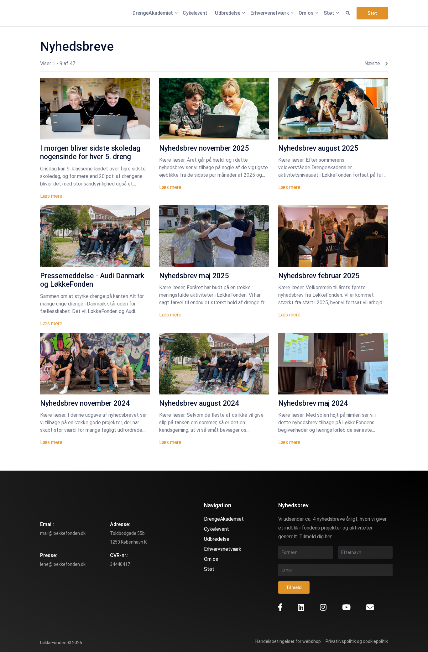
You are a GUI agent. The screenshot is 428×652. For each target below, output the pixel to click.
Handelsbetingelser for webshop (288, 641)
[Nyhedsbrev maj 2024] (333, 363)
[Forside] (57, 13)
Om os (211, 559)
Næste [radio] (372, 63)
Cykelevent (216, 529)
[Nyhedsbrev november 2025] (214, 108)
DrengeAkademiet (224, 519)
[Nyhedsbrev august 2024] (214, 363)
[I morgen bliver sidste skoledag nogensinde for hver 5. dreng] (95, 108)
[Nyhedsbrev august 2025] (333, 108)
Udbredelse (216, 539)
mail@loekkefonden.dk (63, 533)
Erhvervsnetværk (222, 549)
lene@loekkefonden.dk (63, 564)
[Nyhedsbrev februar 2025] (333, 236)
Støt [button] (372, 13)
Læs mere (51, 196)
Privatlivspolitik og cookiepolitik (357, 641)
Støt (209, 569)
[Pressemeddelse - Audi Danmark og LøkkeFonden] (95, 236)
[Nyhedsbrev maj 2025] (214, 236)
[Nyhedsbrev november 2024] (95, 363)
